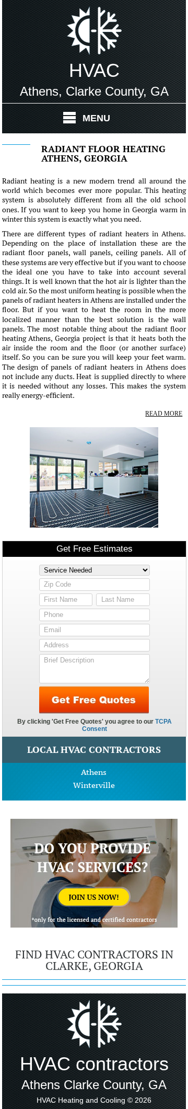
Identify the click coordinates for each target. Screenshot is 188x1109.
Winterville (94, 785)
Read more (163, 413)
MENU (96, 118)
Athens (94, 772)
